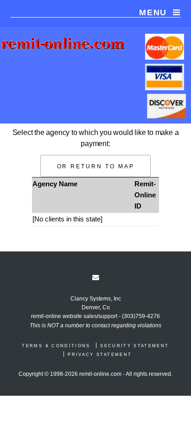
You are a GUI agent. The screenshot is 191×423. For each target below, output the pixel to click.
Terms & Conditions (56, 345)
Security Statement (134, 345)
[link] (95, 278)
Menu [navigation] (153, 12)
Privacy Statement (100, 354)
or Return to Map (95, 166)
